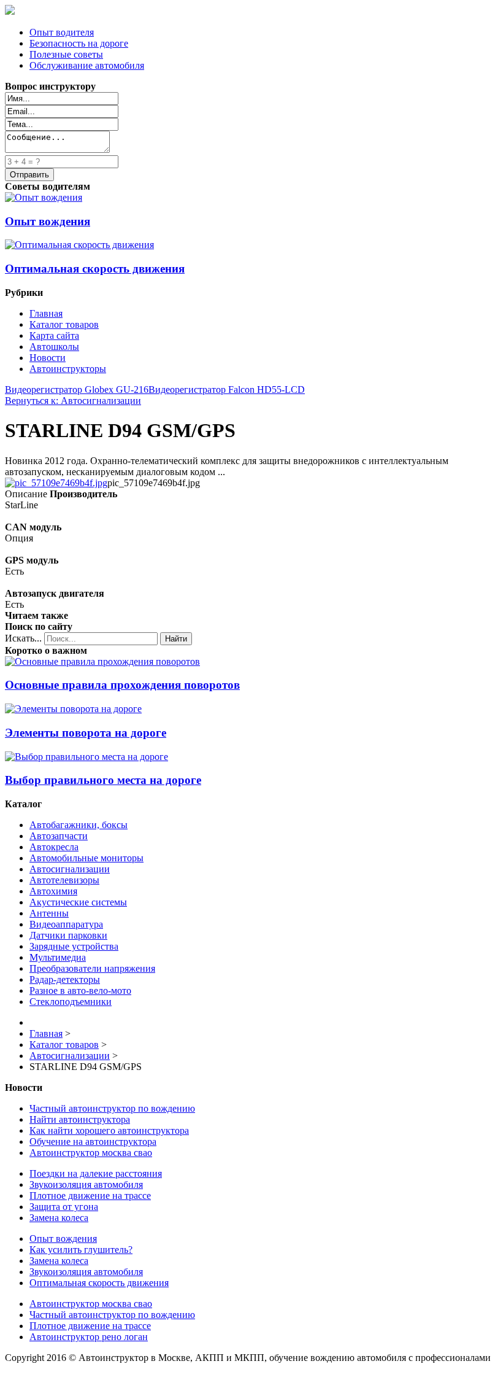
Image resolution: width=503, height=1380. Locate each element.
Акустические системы (78, 902)
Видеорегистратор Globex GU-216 (76, 389)
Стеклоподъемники (70, 1001)
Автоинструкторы (67, 368)
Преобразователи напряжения (92, 968)
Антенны (49, 913)
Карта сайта (54, 335)
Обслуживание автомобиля (86, 65)
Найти (176, 638)
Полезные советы (66, 54)
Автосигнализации (69, 869)
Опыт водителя (61, 32)
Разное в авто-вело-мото (80, 990)
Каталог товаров (64, 324)
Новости (47, 357)
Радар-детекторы (64, 979)
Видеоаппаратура (66, 924)
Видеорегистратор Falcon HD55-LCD (226, 389)
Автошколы (54, 346)
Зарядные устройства (73, 946)
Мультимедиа (57, 957)
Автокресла (54, 847)
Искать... (23, 638)
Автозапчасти (58, 836)
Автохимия (53, 891)
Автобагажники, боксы (78, 825)
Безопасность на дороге (78, 43)
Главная (46, 313)
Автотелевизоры (64, 880)
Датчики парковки (68, 935)
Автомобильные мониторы (86, 858)
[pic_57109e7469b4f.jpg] (56, 483)
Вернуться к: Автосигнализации (73, 400)
